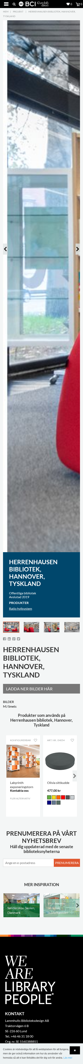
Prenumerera (67, 863)
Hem (5, 11)
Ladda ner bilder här (29, 688)
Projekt (18, 11)
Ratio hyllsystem (20, 608)
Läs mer (67, 1057)
